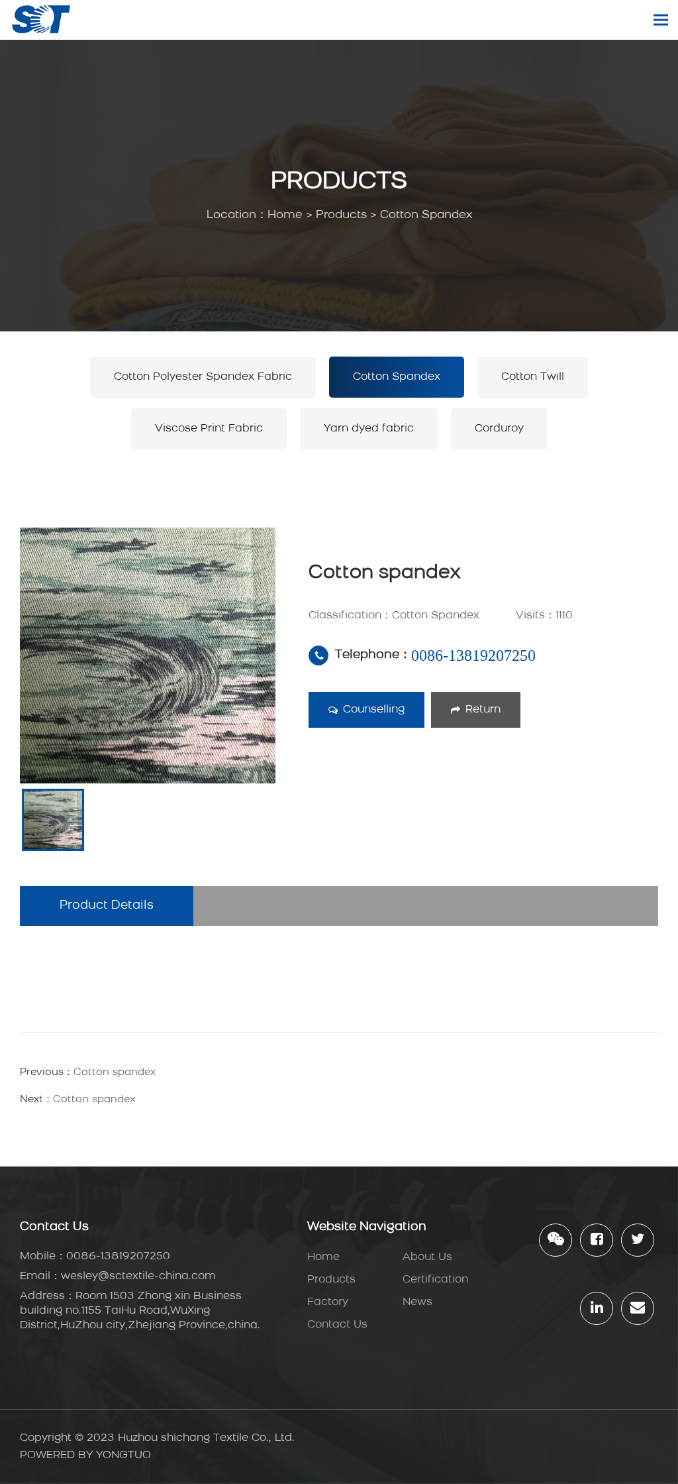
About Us (427, 1257)
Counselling (374, 710)
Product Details (107, 906)
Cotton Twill (532, 377)
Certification (435, 1280)
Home (285, 215)
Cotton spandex (114, 1073)
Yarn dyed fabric (369, 429)
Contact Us (337, 1325)
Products (341, 215)
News (417, 1302)
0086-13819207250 (473, 656)
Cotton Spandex (426, 215)
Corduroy (499, 429)
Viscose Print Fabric (209, 429)
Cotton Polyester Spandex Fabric (203, 377)
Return (483, 710)
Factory (327, 1302)
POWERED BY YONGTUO (85, 1455)
